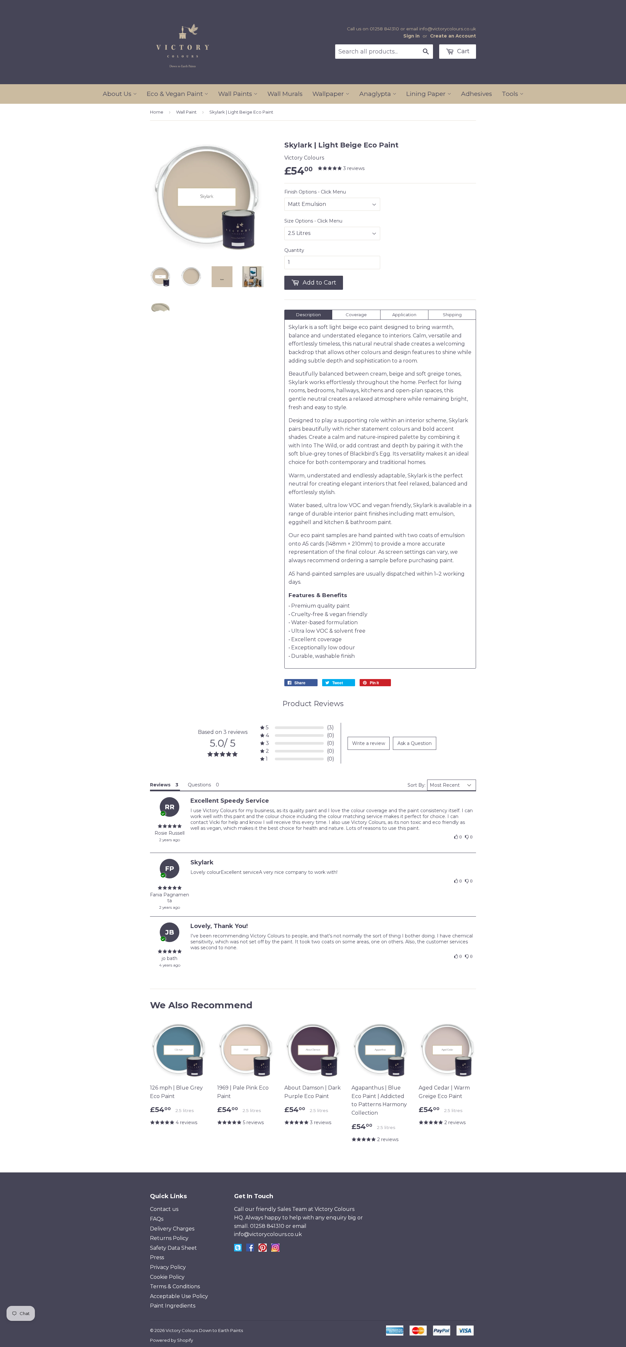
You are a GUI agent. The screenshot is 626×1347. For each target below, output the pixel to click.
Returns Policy (169, 1238)
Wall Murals (285, 94)
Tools (511, 94)
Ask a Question (414, 743)
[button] (297, 727)
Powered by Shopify (171, 1340)
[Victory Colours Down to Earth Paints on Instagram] (275, 1250)
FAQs (156, 1219)
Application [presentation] (404, 314)
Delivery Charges (172, 1229)
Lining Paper (426, 94)
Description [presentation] (308, 314)
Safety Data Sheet (173, 1248)
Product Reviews (313, 703)
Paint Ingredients (172, 1306)
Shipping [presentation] (452, 314)
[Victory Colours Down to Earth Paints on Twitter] (238, 1249)
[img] (169, 826)
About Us (118, 94)
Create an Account (453, 36)
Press (157, 1257)
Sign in (411, 36)
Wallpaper (329, 94)
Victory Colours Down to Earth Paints (204, 1330)
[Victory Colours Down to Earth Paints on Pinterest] (263, 1250)
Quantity (294, 250)
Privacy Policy (168, 1267)
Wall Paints (236, 94)
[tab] (308, 315)
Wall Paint (186, 112)
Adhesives (476, 94)
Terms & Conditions (175, 1286)
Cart (462, 51)
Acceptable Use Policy (179, 1296)
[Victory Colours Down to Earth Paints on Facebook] (250, 1249)
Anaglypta (376, 94)
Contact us (164, 1209)
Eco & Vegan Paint (175, 94)
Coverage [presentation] (356, 314)
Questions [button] (199, 785)
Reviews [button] (160, 785)
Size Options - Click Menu (313, 221)
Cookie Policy (167, 1277)
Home (156, 112)
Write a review (368, 743)
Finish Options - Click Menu (315, 192)
